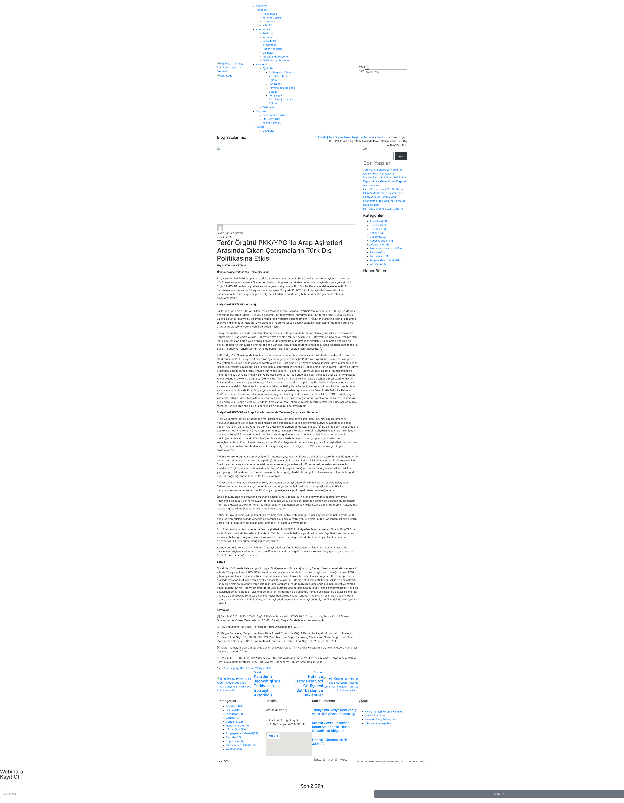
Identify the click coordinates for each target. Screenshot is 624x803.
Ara (365, 148)
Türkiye (259, 668)
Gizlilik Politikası (375, 715)
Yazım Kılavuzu (271, 122)
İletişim (260, 126)
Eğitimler (267, 68)
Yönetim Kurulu (271, 17)
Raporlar (267, 37)
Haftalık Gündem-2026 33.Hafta (383, 189)
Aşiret (234, 668)
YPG (268, 668)
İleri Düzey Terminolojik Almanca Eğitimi (282, 99)
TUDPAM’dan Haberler (276, 60)
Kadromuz (268, 21)
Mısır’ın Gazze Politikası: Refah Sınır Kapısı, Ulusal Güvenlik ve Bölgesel (331, 727)
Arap (226, 668)
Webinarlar (268, 107)
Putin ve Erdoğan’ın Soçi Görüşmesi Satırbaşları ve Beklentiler (309, 685)
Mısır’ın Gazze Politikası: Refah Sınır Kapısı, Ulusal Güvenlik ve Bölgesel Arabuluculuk (385, 181)
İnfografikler (269, 44)
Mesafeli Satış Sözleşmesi (380, 719)
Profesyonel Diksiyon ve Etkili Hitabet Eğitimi (282, 76)
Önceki (258, 672)
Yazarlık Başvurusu (274, 115)
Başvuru (261, 111)
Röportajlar (269, 41)
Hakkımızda (269, 13)
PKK (242, 668)
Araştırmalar (263, 29)
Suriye (250, 668)
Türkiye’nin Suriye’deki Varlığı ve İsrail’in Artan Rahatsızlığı (334, 712)
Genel (376, 232)
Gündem (378, 236)
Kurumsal (261, 9)
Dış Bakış (268, 52)
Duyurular (268, 130)
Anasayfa (261, 5)
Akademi (261, 64)
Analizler (267, 33)
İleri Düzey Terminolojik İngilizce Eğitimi (282, 87)
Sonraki (318, 672)
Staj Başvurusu (271, 119)
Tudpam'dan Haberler (385, 260)
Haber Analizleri (272, 48)
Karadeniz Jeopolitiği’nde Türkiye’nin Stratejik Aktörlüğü (267, 685)
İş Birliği (267, 25)
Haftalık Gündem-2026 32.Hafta (383, 208)
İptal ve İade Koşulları (378, 723)
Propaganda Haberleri (275, 56)
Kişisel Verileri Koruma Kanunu (383, 711)
